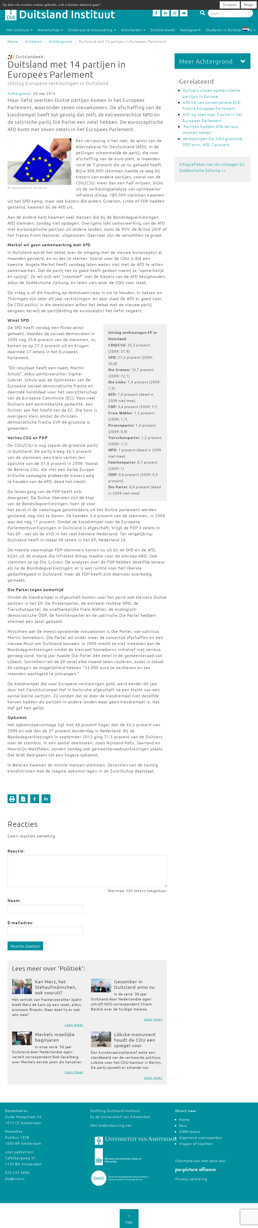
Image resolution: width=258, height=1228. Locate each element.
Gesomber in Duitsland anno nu (134, 984)
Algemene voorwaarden (200, 1137)
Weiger (249, 5)
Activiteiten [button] (132, 29)
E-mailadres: (21, 922)
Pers (183, 1125)
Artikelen (33, 41)
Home (13, 41)
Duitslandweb (162, 29)
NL (250, 29)
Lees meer (74, 1024)
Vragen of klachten (196, 1143)
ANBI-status (189, 1131)
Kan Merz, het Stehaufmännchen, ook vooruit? (56, 986)
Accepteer (230, 5)
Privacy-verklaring (191, 1178)
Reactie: (16, 850)
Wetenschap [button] (49, 29)
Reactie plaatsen (25, 946)
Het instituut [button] (18, 29)
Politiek (71, 968)
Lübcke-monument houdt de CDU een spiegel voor (135, 1039)
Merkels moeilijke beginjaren (55, 1037)
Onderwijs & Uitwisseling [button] (91, 29)
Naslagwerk (190, 29)
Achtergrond (60, 41)
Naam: (14, 900)
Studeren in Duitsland (225, 29)
